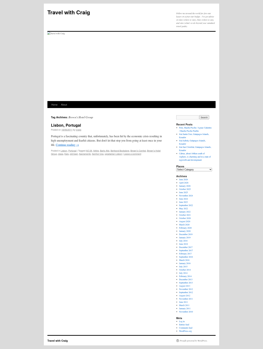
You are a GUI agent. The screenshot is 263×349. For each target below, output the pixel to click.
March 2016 (184, 260)
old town (74, 153)
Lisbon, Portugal (66, 125)
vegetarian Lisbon (113, 153)
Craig (78, 129)
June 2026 (183, 179)
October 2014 (185, 269)
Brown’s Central (138, 150)
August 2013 (184, 285)
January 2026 (185, 185)
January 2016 (185, 263)
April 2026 (183, 182)
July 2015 (183, 266)
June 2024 (183, 198)
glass (60, 153)
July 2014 (183, 272)
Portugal (72, 150)
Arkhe (96, 150)
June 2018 (183, 243)
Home (54, 104)
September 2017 (186, 250)
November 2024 (186, 195)
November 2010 (186, 311)
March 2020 (184, 224)
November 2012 (186, 289)
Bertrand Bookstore (120, 150)
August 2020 (184, 221)
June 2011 (183, 301)
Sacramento (85, 153)
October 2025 (185, 189)
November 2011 (186, 298)
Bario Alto (104, 150)
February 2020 (185, 227)
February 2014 (185, 276)
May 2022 (183, 208)
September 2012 (186, 292)
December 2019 (186, 234)
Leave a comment (132, 153)
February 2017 (185, 253)
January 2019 (185, 237)
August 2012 (184, 295)
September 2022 (186, 205)
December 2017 (186, 247)
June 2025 (183, 192)
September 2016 (186, 256)
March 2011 (184, 305)
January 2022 (185, 211)
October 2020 (185, 218)
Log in (182, 321)
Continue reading (67, 145)
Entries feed (184, 324)
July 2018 (183, 240)
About (64, 104)
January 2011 (185, 308)
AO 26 (89, 150)
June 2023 (183, 201)
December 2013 (186, 279)
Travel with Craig (68, 12)
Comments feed (185, 327)
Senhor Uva (98, 153)
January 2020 (185, 231)
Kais (66, 153)
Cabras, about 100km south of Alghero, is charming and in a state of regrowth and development (195, 156)
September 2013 (186, 282)
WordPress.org (185, 330)
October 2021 (185, 214)
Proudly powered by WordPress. (194, 340)
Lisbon (64, 150)
